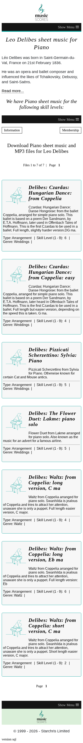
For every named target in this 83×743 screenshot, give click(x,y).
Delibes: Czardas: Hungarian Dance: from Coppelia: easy (52, 272)
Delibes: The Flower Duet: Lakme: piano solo (52, 418)
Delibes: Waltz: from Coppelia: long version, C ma (52, 482)
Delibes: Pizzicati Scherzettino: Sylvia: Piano (53, 355)
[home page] (41, 12)
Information (12, 130)
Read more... (13, 91)
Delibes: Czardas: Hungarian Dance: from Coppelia (50, 193)
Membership (70, 130)
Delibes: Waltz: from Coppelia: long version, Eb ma (52, 554)
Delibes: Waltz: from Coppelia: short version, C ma (52, 625)
